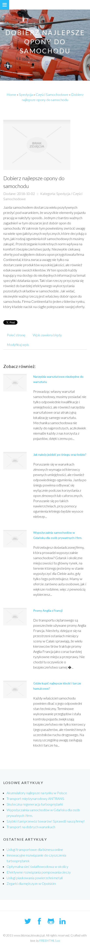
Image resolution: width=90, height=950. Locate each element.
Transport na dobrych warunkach (31, 827)
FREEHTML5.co (50, 940)
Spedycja (26, 94)
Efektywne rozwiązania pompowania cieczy (39, 872)
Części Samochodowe (52, 94)
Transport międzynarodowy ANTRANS (35, 798)
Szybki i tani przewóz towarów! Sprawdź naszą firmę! (46, 821)
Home (11, 94)
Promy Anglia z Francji (47, 610)
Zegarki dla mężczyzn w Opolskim (31, 883)
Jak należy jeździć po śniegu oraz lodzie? (59, 454)
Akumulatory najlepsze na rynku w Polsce (37, 793)
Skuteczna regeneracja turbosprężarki (35, 804)
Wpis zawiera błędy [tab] (47, 335)
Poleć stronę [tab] (16, 335)
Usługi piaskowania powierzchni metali (35, 878)
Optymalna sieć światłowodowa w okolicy (37, 866)
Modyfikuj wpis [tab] (18, 344)
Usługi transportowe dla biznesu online (35, 849)
